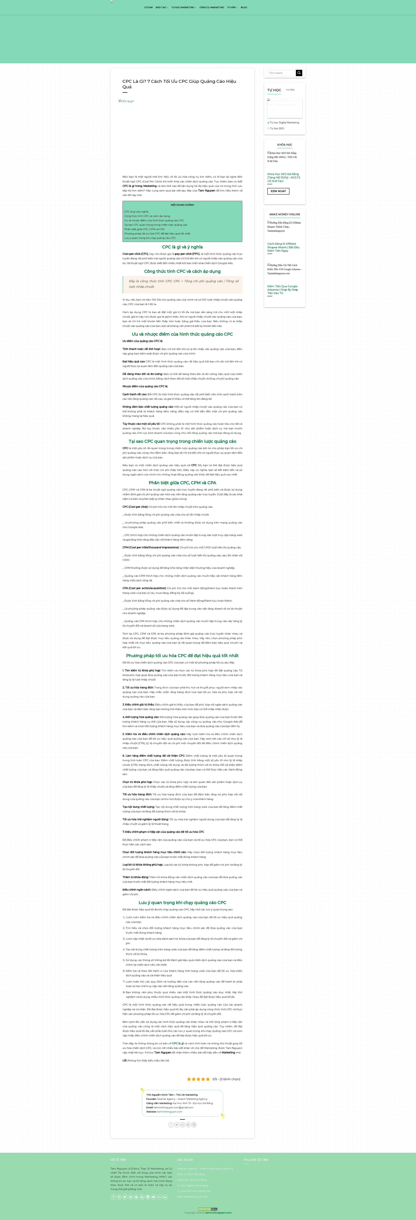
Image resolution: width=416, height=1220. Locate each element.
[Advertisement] (208, 39)
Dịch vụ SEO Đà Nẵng (191, 1174)
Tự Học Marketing (182, 7)
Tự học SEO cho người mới (194, 1191)
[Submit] (299, 73)
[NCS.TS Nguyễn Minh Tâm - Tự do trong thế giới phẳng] (124, 7)
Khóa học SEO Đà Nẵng (192, 1179)
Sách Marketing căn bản (192, 1196)
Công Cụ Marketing (212, 7)
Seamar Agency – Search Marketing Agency (205, 1168)
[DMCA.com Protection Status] (208, 1208)
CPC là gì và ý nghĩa (136, 211)
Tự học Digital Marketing (284, 122)
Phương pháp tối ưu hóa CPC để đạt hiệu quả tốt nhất (157, 233)
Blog (244, 7)
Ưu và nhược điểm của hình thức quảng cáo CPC (154, 220)
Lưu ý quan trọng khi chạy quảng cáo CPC (150, 237)
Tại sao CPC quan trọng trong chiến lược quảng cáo (155, 224)
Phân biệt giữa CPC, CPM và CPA (144, 229)
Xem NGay (278, 191)
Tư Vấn (231, 7)
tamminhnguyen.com (169, 1111)
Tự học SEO (277, 128)
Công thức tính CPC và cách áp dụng (147, 216)
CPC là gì (178, 1043)
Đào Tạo (161, 7)
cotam (148, 7)
